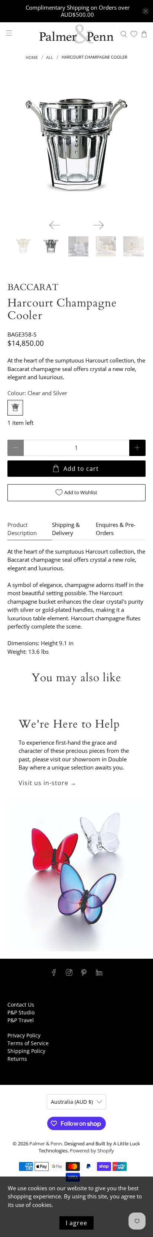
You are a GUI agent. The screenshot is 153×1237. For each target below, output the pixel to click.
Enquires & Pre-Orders (116, 529)
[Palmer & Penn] (76, 34)
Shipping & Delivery (66, 529)
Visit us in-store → (47, 783)
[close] (145, 11)
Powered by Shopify (92, 1151)
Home (32, 57)
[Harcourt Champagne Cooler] (76, 145)
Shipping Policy (26, 1050)
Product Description (22, 529)
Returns (17, 1058)
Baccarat (33, 287)
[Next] (98, 225)
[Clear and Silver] (15, 408)
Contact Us (20, 1004)
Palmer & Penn (45, 1144)
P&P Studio (21, 1012)
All (49, 57)
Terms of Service (28, 1043)
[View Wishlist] (134, 34)
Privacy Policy (23, 1035)
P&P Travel (20, 1020)
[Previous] (54, 225)
